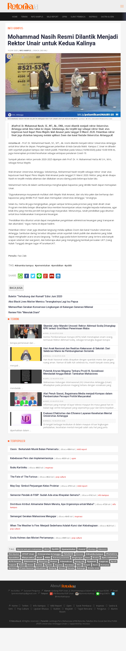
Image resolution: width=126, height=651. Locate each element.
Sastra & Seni (107, 16)
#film (79, 565)
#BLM (46, 549)
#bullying (52, 568)
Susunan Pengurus (31, 590)
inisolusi (86, 623)
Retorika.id (16, 621)
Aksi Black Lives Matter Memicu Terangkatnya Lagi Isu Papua (43, 301)
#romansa (104, 565)
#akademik (68, 554)
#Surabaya (69, 565)
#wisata (70, 568)
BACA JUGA (16, 288)
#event (30, 565)
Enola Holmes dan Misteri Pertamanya (31, 537)
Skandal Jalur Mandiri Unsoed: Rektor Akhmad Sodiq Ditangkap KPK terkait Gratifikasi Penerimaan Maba (79, 327)
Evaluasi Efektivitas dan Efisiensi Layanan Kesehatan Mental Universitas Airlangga (77, 415)
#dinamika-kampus (24, 265)
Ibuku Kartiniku (18, 467)
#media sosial (93, 568)
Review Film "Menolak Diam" (24, 312)
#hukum (53, 561)
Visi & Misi (15, 590)
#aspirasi (103, 561)
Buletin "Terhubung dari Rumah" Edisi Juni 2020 (35, 296)
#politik (68, 265)
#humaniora (111, 554)
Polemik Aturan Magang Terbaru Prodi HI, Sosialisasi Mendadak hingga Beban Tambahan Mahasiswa (73, 372)
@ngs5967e (104, 593)
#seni (87, 557)
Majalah (69, 608)
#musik (62, 568)
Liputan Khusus (41, 608)
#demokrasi (66, 561)
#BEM (47, 557)
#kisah (39, 557)
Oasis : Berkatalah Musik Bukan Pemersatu (34, 449)
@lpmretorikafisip (87, 593)
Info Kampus (37, 16)
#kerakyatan (14, 554)
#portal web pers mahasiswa (29, 549)
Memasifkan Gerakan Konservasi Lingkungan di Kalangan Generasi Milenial (50, 307)
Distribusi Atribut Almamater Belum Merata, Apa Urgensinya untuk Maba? (52, 504)
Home (14, 16)
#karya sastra (28, 557)
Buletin (56, 608)
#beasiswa (43, 561)
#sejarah (12, 565)
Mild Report (52, 16)
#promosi (13, 568)
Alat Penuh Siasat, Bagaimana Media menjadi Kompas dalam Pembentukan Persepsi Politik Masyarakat (77, 395)
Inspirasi (93, 16)
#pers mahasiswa (109, 557)
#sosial (81, 549)
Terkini (24, 16)
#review (39, 565)
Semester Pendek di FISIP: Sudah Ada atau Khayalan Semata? (45, 495)
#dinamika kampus (94, 554)
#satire (22, 565)
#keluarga (81, 568)
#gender (48, 565)
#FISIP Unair (28, 553)
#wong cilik (79, 561)
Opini (64, 16)
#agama (58, 565)
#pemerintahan (42, 265)
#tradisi (96, 557)
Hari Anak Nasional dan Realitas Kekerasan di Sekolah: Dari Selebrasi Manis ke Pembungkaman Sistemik (76, 350)
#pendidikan (57, 265)
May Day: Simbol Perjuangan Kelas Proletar (34, 485)
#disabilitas (41, 568)
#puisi (95, 565)
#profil (113, 561)
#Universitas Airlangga (49, 553)
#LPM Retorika (15, 561)
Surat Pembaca (78, 16)
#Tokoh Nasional (26, 568)
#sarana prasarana (61, 557)
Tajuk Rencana (84, 608)
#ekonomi (102, 549)
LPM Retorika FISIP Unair (63, 593)
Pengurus (101, 608)
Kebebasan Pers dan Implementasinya (31, 458)
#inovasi (79, 554)
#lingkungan (77, 557)
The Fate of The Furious (23, 476)
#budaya (92, 549)
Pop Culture (23, 608)
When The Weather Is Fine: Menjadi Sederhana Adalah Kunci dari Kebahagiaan (54, 525)
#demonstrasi (30, 561)
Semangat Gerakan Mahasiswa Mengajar (33, 516)
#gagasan (91, 561)
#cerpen (86, 565)
